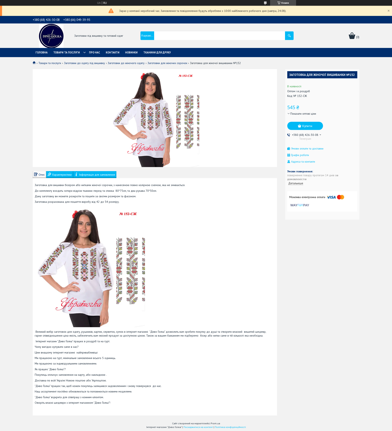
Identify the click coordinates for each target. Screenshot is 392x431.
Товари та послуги (66, 52)
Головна (42, 52)
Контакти (112, 52)
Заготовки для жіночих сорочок (167, 63)
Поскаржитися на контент (198, 427)
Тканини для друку (157, 52)
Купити (307, 126)
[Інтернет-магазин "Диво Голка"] (51, 36)
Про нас (94, 52)
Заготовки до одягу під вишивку (84, 63)
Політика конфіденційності (230, 427)
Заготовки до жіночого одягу (126, 63)
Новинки (131, 52)
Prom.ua (215, 423)
